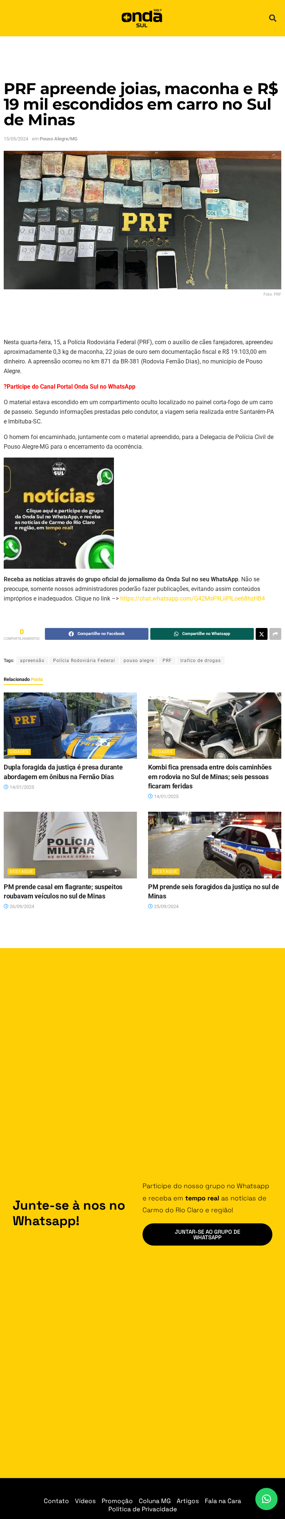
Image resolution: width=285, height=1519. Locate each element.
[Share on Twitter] (262, 634)
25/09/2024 (165, 906)
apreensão (32, 660)
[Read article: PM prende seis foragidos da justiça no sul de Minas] (214, 845)
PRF (167, 660)
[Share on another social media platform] (275, 634)
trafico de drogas (200, 660)
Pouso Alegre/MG (59, 139)
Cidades (19, 751)
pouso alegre (139, 660)
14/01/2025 (21, 787)
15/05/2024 (16, 139)
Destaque (21, 871)
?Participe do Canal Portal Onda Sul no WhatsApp (69, 386)
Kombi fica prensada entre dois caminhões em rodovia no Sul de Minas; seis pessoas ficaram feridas (210, 776)
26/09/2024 (21, 906)
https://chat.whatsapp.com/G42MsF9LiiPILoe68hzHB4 (192, 598)
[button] (272, 18)
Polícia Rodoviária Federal (84, 660)
